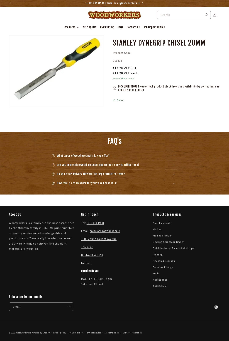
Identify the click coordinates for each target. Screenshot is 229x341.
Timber (157, 229)
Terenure (87, 247)
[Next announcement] (219, 3)
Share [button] (120, 100)
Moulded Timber (162, 235)
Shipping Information (124, 78)
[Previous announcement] (10, 3)
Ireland (86, 263)
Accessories (160, 279)
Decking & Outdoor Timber (168, 241)
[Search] (207, 15)
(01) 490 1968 (95, 223)
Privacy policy (76, 332)
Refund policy (59, 332)
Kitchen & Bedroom (164, 260)
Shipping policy (112, 332)
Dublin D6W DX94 (92, 255)
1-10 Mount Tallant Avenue (99, 239)
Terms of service (93, 332)
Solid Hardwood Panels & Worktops (173, 248)
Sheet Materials (162, 223)
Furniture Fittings (163, 267)
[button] (114, 155)
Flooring (158, 254)
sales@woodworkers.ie (105, 231)
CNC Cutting (160, 286)
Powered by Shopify (40, 332)
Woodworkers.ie (23, 332)
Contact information (132, 332)
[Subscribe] (69, 307)
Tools (156, 273)
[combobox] (184, 15)
